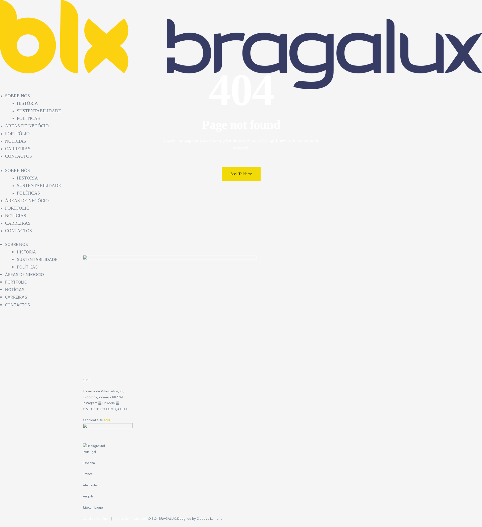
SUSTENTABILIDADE (37, 260)
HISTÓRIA (26, 252)
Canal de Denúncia (97, 519)
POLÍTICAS (27, 267)
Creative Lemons (209, 519)
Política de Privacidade (129, 519)
